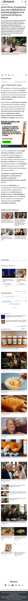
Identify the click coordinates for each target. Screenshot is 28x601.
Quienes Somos (9, 589)
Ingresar (22, 1)
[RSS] (19, 585)
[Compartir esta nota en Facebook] (2, 75)
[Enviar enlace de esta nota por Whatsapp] (9, 75)
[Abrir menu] (2, 2)
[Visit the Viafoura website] (24, 326)
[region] (14, 309)
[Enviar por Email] (12, 75)
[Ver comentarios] (26, 5)
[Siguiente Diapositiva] (26, 276)
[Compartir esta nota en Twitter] (5, 75)
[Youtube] (12, 585)
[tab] (6, 301)
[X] (9, 585)
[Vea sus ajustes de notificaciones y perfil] (25, 1)
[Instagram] (16, 585)
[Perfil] (14, 582)
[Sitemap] (22, 585)
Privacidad (21, 589)
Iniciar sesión (17, 291)
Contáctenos (15, 589)
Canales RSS (3, 589)
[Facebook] (5, 585)
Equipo (24, 589)
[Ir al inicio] (8, 1)
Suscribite (6, 142)
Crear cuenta (23, 291)
